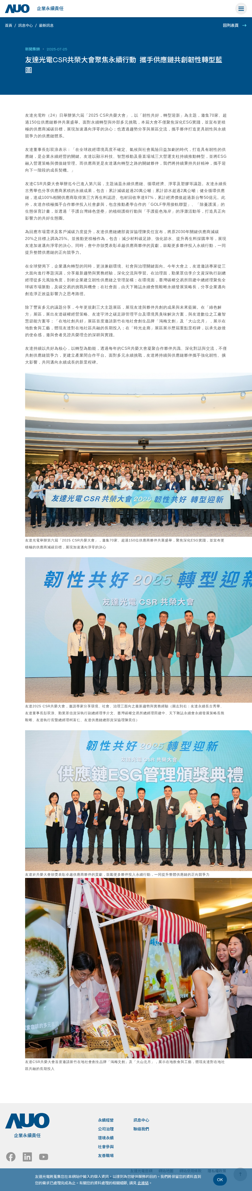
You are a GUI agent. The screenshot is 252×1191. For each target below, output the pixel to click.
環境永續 (106, 1138)
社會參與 (106, 1147)
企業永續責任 (50, 8)
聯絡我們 (141, 1129)
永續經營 (106, 1120)
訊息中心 (141, 1120)
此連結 (143, 1183)
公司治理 (106, 1129)
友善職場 (106, 1156)
